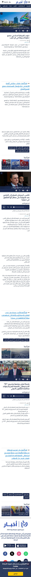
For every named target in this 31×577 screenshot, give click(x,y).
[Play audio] (4, 207)
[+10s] (28, 207)
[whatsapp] (26, 554)
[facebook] (5, 554)
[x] (12, 554)
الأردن (15, 6)
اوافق (15, 574)
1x (8, 207)
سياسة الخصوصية (7, 568)
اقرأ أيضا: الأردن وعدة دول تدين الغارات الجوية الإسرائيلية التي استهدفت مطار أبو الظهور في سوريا (15, 315)
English (6, 2)
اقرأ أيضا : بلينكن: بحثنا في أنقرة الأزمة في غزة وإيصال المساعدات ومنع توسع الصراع (15, 86)
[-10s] (25, 207)
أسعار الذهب (21, 6)
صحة (10, 6)
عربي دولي (26, 42)
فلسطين (5, 6)
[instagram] (19, 554)
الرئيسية (29, 6)
